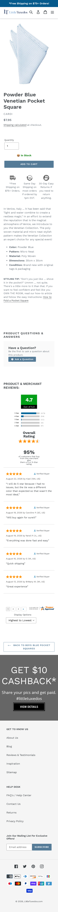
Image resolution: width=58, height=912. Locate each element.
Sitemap (11, 772)
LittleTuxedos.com (33, 901)
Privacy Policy (15, 821)
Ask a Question (24, 359)
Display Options (22, 614)
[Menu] (52, 11)
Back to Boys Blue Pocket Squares (31, 647)
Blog (9, 746)
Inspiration (13, 763)
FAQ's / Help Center (18, 795)
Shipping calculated (15, 125)
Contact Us (13, 803)
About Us (12, 737)
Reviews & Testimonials (20, 755)
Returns (11, 812)
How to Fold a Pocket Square (28, 299)
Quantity (9, 140)
